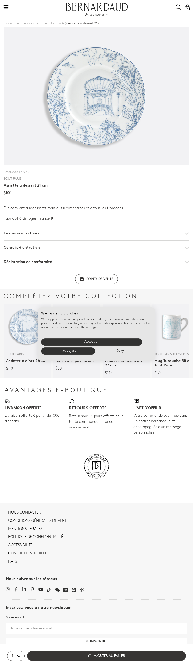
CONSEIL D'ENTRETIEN (27, 553)
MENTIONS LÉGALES (25, 529)
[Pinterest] (32, 589)
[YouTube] (40, 589)
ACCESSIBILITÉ (20, 545)
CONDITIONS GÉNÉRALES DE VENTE (38, 521)
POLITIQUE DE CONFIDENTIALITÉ (35, 537)
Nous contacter (24, 513)
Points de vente (99, 279)
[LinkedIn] (24, 589)
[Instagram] (8, 589)
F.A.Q (12, 562)
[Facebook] (16, 589)
